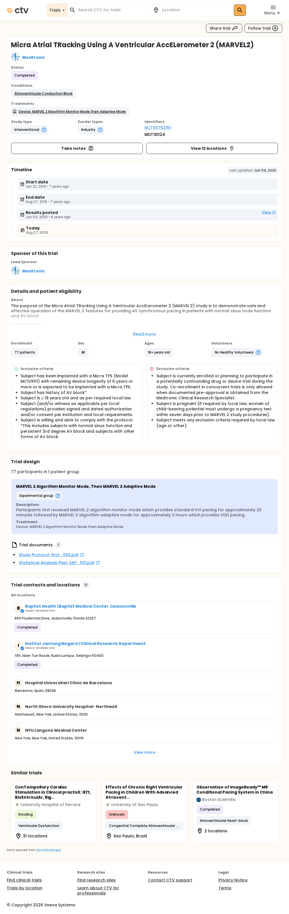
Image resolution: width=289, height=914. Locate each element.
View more (145, 752)
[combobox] (111, 10)
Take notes (73, 148)
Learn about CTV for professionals (98, 890)
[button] (43, 93)
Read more (144, 334)
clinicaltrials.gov (48, 850)
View (266, 212)
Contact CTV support (170, 880)
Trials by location (24, 888)
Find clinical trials (24, 880)
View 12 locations (209, 148)
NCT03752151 (157, 127)
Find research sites (96, 880)
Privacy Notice (233, 880)
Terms (224, 888)
